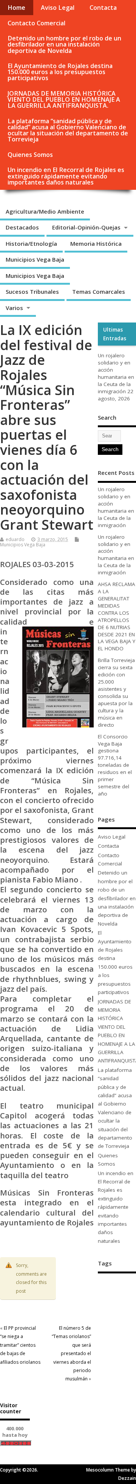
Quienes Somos (30, 154)
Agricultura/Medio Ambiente (45, 211)
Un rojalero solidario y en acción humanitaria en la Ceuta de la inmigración (116, 373)
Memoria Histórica (96, 243)
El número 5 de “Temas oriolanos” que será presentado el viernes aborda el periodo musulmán (71, 1353)
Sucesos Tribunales (32, 291)
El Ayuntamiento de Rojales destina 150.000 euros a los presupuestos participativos (60, 72)
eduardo (15, 539)
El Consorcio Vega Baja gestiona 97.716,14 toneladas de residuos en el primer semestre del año (115, 765)
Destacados (22, 227)
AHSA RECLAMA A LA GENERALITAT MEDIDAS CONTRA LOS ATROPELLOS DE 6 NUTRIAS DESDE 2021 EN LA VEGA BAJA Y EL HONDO (116, 616)
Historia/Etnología (31, 243)
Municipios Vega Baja (35, 259)
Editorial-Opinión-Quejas (86, 227)
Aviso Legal (57, 7)
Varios (14, 308)
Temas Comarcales (98, 291)
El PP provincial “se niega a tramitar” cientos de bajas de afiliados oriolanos (20, 1345)
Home (16, 7)
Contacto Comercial (36, 23)
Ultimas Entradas (114, 333)
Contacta (103, 7)
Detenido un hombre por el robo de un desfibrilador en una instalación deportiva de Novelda (64, 44)
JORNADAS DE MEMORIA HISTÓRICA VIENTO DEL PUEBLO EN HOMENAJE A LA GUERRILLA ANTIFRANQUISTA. (64, 99)
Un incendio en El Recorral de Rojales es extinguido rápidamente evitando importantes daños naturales (66, 176)
